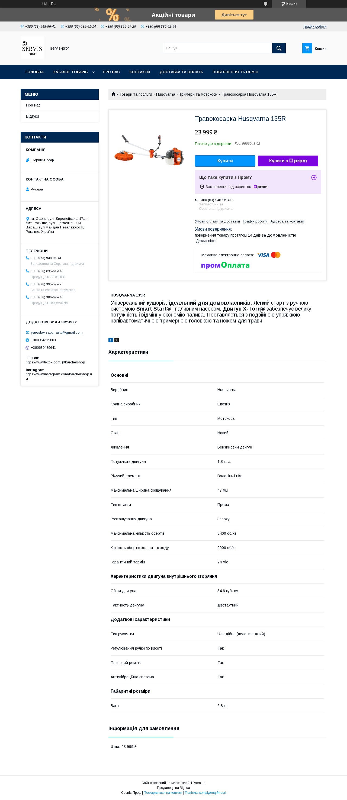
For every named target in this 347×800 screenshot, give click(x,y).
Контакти (140, 72)
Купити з (278, 161)
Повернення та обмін (235, 72)
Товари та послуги (135, 94)
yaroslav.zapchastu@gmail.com (57, 332)
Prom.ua (199, 783)
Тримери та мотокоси (198, 94)
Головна (34, 72)
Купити (225, 161)
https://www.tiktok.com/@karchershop (55, 362)
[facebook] (110, 341)
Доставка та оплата (181, 72)
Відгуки (32, 116)
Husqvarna (165, 94)
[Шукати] (279, 48)
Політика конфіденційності (205, 793)
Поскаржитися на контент (163, 793)
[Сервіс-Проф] (32, 58)
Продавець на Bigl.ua (173, 788)
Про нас (111, 72)
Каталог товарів (70, 72)
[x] (116, 341)
